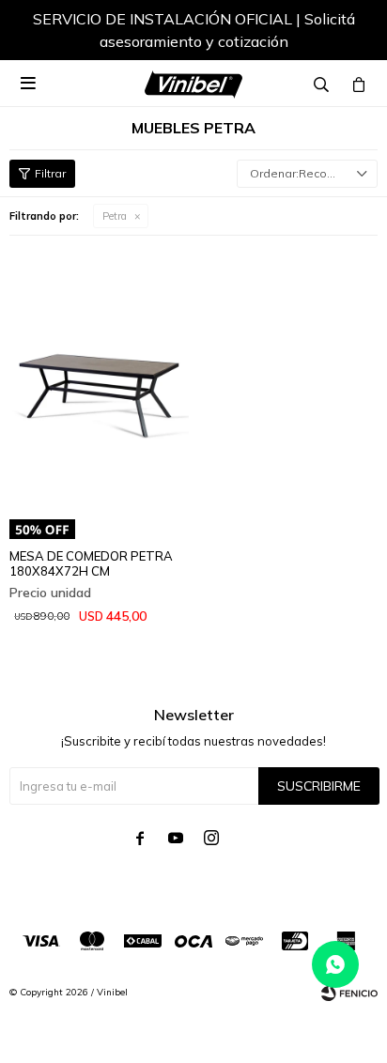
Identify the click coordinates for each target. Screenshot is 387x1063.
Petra (114, 216)
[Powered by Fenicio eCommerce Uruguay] (349, 992)
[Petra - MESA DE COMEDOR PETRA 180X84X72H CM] (99, 380)
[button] (344, 32)
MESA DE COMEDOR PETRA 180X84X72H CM (91, 563)
